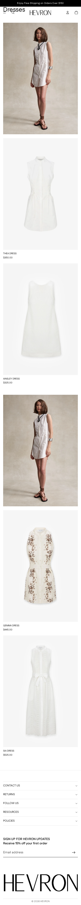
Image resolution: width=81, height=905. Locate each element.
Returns (9, 794)
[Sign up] (74, 852)
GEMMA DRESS (11, 625)
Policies (9, 821)
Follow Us (11, 803)
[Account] (67, 12)
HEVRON (45, 901)
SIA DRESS (8, 751)
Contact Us (11, 786)
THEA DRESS (10, 253)
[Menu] (4, 12)
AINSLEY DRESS (11, 379)
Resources (11, 812)
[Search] (13, 12)
